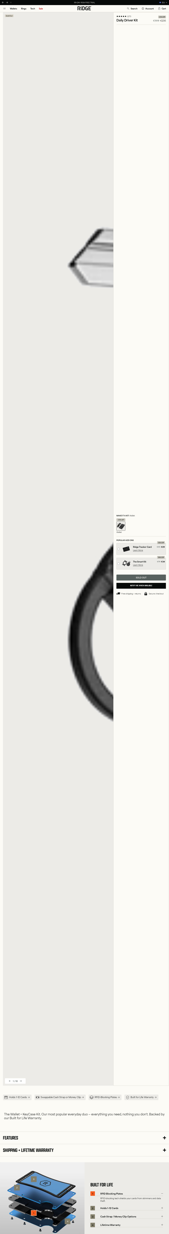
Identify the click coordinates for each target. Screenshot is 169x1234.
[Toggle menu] (4, 8)
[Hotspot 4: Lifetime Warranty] (67, 1221)
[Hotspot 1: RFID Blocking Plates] (34, 1213)
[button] (132, 8)
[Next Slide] (7, 2)
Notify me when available (141, 586)
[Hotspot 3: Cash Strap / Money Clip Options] (34, 1179)
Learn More (138, 550)
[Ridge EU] (85, 8)
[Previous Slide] (3, 2)
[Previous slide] (10, 1081)
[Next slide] (21, 1081)
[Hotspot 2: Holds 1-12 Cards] (17, 1187)
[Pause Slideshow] (11, 2)
